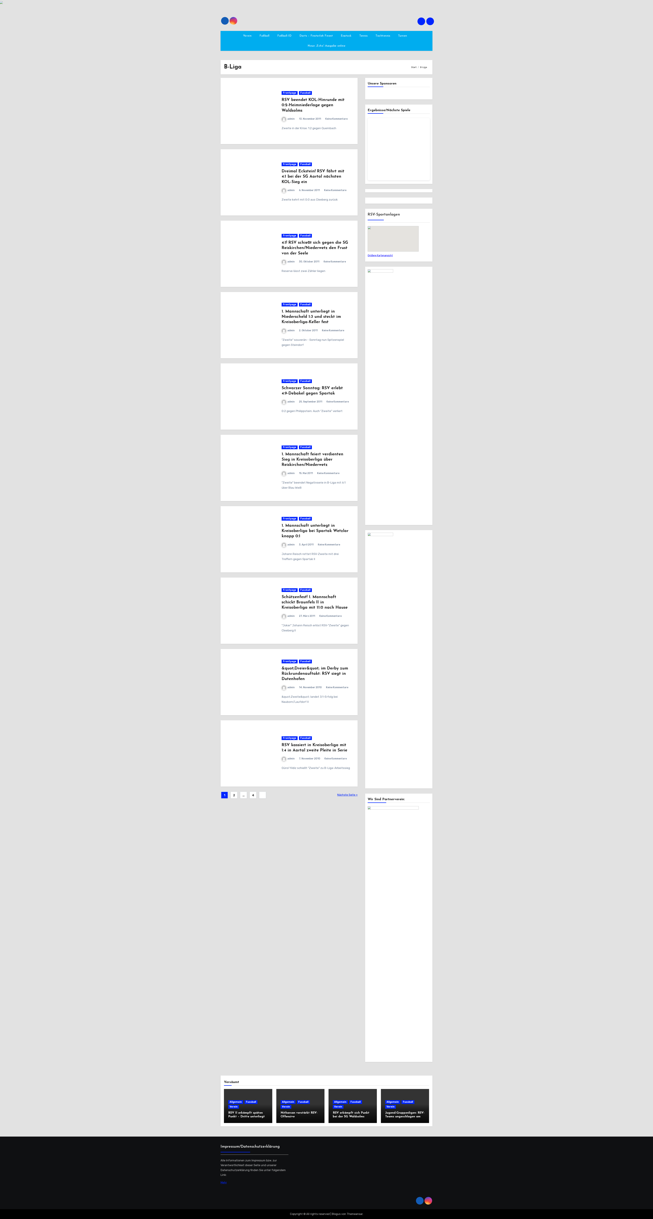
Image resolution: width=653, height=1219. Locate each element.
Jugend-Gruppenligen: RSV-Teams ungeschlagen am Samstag (404, 1116)
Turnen (403, 36)
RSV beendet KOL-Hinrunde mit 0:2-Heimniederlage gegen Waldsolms (313, 105)
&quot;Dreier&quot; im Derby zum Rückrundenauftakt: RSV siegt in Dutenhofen (315, 673)
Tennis (364, 36)
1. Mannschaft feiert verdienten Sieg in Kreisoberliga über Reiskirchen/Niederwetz (312, 459)
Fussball (305, 92)
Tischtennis (383, 36)
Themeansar (355, 1214)
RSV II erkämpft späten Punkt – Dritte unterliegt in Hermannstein (246, 1116)
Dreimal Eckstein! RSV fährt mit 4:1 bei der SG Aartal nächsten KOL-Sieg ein (313, 176)
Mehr (224, 1182)
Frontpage (289, 92)
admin (291, 118)
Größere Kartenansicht (380, 255)
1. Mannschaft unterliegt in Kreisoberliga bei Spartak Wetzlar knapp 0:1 (315, 531)
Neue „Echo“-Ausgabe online (326, 46)
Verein (248, 36)
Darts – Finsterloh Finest (316, 36)
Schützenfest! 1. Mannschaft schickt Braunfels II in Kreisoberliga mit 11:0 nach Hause (315, 602)
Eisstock (347, 36)
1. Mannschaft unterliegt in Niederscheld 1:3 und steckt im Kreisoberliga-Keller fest (311, 317)
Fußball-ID (284, 36)
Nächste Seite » (347, 794)
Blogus (336, 1214)
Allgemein (236, 1102)
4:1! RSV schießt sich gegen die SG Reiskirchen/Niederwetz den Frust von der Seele (315, 248)
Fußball (264, 36)
